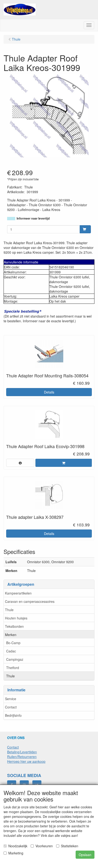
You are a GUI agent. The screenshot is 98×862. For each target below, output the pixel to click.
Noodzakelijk (17, 845)
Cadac (11, 651)
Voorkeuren (44, 845)
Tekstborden (14, 626)
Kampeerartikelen (18, 593)
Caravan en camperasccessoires (29, 601)
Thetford (12, 667)
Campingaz (14, 659)
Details (49, 392)
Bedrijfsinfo (13, 715)
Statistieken (69, 845)
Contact (11, 707)
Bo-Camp (13, 642)
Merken (10, 634)
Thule (9, 609)
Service (10, 698)
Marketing (15, 853)
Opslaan (85, 854)
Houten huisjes (16, 618)
